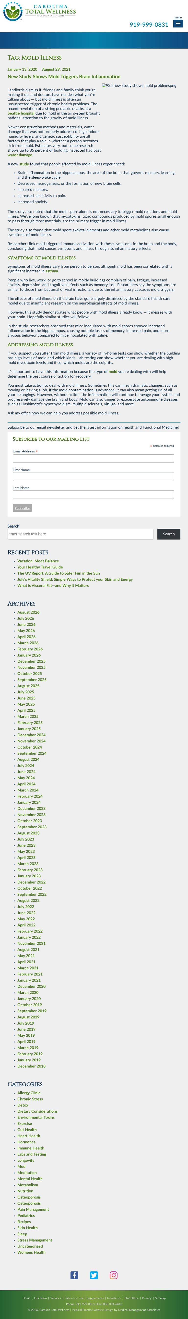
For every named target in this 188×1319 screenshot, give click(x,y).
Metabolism (27, 1185)
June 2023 (26, 845)
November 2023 (31, 815)
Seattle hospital (21, 113)
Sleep (22, 1234)
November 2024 (31, 741)
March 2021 (27, 968)
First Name (21, 470)
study (24, 164)
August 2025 (28, 686)
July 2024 (25, 766)
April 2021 (26, 962)
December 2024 (31, 735)
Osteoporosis (29, 1197)
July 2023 (25, 839)
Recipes (24, 1222)
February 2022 (30, 931)
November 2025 (31, 668)
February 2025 (30, 723)
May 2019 (26, 1036)
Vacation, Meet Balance (38, 561)
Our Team (40, 1298)
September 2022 (32, 895)
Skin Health (27, 1228)
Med (21, 1167)
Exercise (24, 1124)
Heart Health (28, 1136)
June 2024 (26, 772)
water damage (20, 155)
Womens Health (31, 1252)
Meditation (27, 1173)
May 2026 (26, 631)
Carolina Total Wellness (54, 1309)
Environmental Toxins (36, 1118)
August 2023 (28, 833)
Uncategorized (30, 1246)
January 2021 (29, 980)
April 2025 (26, 710)
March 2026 (27, 643)
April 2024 (26, 784)
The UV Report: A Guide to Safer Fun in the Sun (58, 573)
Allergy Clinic (28, 1093)
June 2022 (26, 913)
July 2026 (25, 618)
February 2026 (30, 649)
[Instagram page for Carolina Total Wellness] (113, 1278)
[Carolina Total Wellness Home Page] (39, 20)
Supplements (95, 1298)
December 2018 (31, 1066)
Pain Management (33, 1210)
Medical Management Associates (139, 1309)
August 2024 (28, 760)
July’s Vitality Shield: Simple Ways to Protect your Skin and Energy (75, 579)
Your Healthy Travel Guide (40, 567)
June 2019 (26, 1029)
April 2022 (26, 925)
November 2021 (31, 944)
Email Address (25, 451)
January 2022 (29, 937)
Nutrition (25, 1191)
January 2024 (29, 803)
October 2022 (29, 888)
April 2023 (26, 858)
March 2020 (27, 993)
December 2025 (31, 661)
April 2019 (26, 1042)
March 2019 (27, 1048)
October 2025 (29, 674)
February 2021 (30, 974)
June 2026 (26, 625)
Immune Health (30, 1148)
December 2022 (31, 882)
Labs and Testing (31, 1154)
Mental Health (30, 1179)
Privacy (147, 1298)
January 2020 (29, 999)
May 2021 (26, 956)
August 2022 (28, 901)
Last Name (21, 488)
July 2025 (25, 692)
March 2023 (27, 864)
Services (55, 1298)
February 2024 (30, 796)
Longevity (25, 1160)
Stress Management (34, 1240)
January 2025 (29, 729)
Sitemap (160, 1298)
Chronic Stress (30, 1099)
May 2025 (26, 704)
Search (13, 526)
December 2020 (31, 987)
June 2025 (26, 698)
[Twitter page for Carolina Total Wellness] (94, 1278)
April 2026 (26, 637)
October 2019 (29, 1005)
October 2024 (29, 747)
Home (26, 1298)
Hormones (26, 1142)
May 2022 (26, 919)
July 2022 (25, 907)
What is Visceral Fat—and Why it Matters (53, 586)
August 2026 (28, 612)
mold (113, 372)
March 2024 (27, 790)
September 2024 (32, 753)
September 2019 (32, 1011)
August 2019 (28, 1017)
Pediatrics (26, 1216)
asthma (52, 271)
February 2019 (30, 1054)
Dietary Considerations (37, 1111)
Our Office (132, 1298)
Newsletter (114, 1298)
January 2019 (29, 1060)
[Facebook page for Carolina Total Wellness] (74, 1278)
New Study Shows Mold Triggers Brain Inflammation (64, 76)
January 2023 (29, 876)
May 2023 (26, 852)
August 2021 (28, 950)
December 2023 (31, 809)
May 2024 (26, 778)
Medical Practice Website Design (92, 1309)
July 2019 (25, 1023)
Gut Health (27, 1130)
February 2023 (30, 870)
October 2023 (29, 821)
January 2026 (29, 655)
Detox (22, 1105)
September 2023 (32, 827)
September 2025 (32, 680)
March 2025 (27, 717)
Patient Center (74, 1298)
